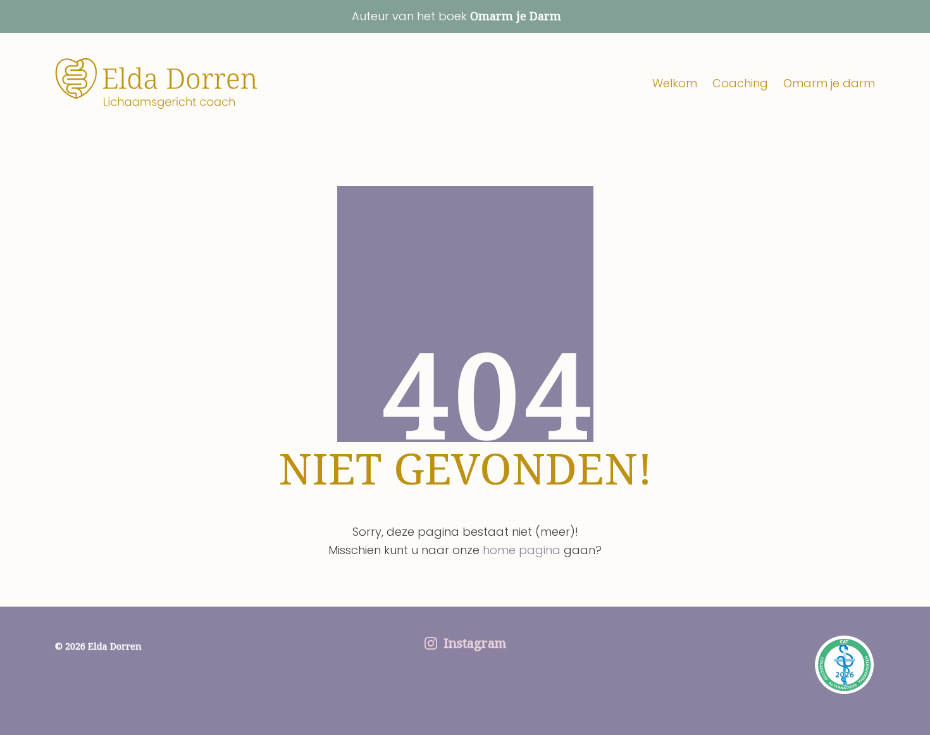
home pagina (522, 550)
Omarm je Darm (515, 15)
